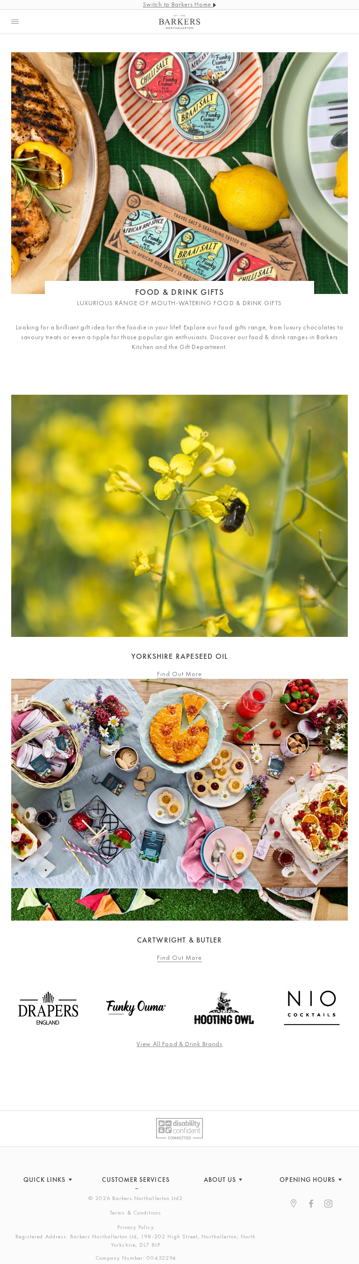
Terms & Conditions (135, 1212)
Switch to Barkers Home (178, 4)
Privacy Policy (135, 1227)
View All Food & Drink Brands (179, 1044)
